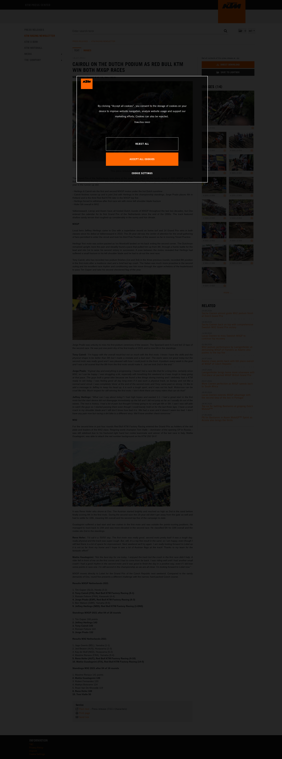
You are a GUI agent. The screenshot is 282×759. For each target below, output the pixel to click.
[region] (142, 129)
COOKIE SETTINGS (142, 173)
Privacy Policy (139, 122)
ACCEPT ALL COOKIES (142, 159)
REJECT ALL (142, 143)
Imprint (147, 122)
